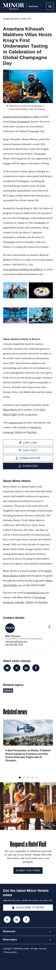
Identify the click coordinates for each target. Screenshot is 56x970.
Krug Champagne (20, 121)
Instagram (8, 432)
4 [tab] (32, 777)
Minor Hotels (10, 409)
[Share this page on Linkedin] (26, 667)
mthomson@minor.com (16, 641)
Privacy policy (10, 952)
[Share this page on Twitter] (16, 667)
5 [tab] (36, 777)
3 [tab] (28, 777)
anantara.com (16, 422)
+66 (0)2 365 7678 (14, 644)
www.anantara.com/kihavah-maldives (23, 269)
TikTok (18, 432)
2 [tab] (24, 777)
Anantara (8, 690)
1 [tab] (20, 777)
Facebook (36, 427)
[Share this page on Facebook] (35, 667)
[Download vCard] (49, 626)
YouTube (32, 432)
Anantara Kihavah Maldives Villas (21, 116)
